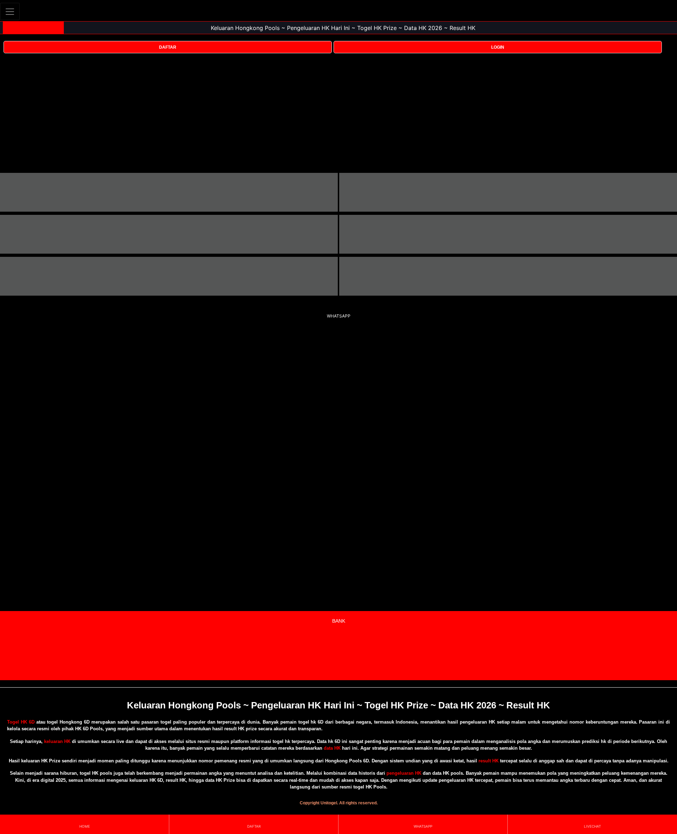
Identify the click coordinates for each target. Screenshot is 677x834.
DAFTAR (167, 47)
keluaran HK (57, 741)
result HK (488, 760)
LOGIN (497, 47)
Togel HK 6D (21, 722)
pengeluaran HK (403, 773)
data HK (332, 748)
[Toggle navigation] (10, 11)
